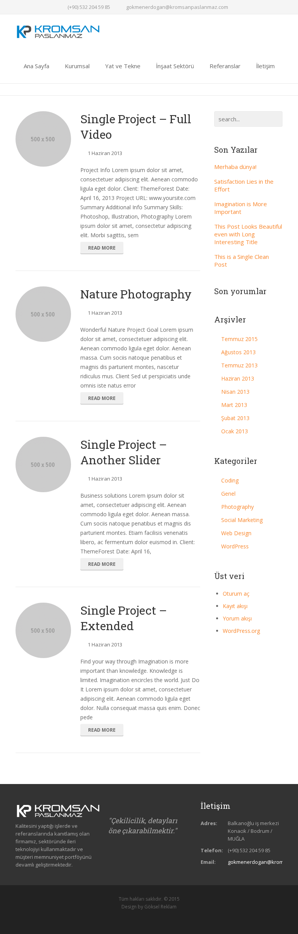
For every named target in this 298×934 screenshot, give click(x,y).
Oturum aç (236, 593)
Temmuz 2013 (239, 365)
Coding (230, 480)
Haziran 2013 (237, 378)
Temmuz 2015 (239, 339)
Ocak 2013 (234, 431)
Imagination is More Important (240, 207)
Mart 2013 (234, 404)
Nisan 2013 (235, 391)
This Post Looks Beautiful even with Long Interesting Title (248, 234)
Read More (102, 248)
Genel (228, 493)
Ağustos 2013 (238, 352)
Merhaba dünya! (235, 167)
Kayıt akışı (235, 606)
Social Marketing (242, 520)
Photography (237, 506)
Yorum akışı (237, 618)
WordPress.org (241, 630)
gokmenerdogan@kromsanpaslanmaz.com (177, 6)
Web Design (236, 533)
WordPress (235, 546)
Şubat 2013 (235, 418)
